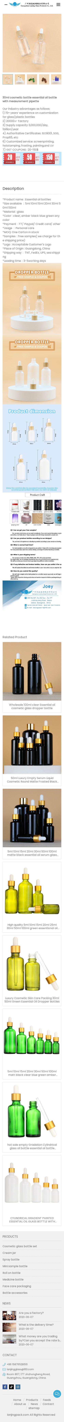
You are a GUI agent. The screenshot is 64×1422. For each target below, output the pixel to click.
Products (32, 1400)
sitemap (34, 1408)
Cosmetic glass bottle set (20, 1246)
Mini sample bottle (15, 1266)
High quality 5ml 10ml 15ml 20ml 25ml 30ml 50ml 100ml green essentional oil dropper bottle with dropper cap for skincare (32, 926)
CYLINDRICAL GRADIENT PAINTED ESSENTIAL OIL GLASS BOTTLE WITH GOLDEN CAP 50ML (32, 1219)
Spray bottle (11, 1260)
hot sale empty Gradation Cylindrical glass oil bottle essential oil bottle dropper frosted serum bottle (32, 1146)
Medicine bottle (13, 1279)
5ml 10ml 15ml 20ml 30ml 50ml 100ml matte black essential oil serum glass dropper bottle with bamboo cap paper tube (32, 853)
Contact (48, 1404)
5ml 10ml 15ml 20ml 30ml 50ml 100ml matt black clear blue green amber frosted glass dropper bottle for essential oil (32, 1073)
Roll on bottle (11, 1273)
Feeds (47, 1400)
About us (20, 1404)
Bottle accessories (15, 1293)
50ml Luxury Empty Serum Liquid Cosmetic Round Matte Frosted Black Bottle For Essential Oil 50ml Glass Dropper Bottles (32, 779)
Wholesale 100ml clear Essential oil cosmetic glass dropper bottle (32, 706)
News (34, 1404)
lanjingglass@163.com (20, 1369)
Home (17, 1400)
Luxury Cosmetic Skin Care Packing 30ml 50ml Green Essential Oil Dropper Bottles (32, 999)
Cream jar (9, 1253)
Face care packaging (17, 1286)
